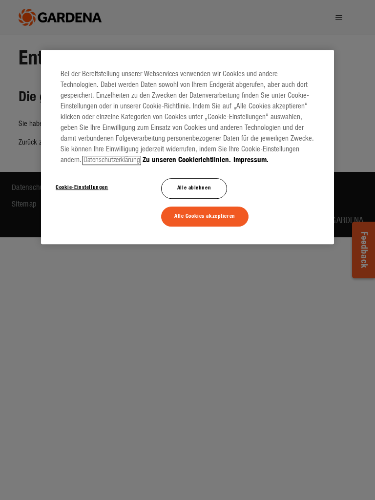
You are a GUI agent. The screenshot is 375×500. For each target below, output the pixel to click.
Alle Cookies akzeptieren (204, 216)
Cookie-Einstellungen (82, 187)
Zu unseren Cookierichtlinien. (187, 160)
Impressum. (251, 160)
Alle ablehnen (194, 188)
